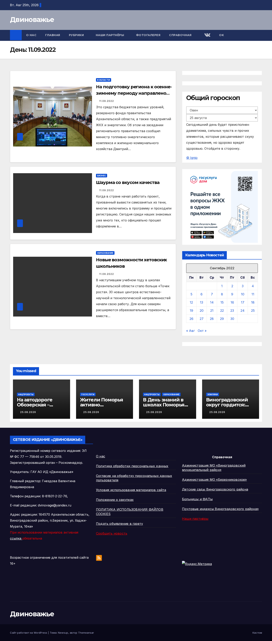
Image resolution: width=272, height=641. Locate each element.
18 (252, 302)
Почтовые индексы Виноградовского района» (220, 509)
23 (232, 311)
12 (191, 302)
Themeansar (86, 632)
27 (202, 319)
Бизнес (101, 175)
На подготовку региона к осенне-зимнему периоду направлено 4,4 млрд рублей (134, 93)
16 (232, 302)
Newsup (63, 632)
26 (191, 319)
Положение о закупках (115, 500)
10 (242, 294)
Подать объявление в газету (119, 524)
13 (201, 302)
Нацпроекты (25, 394)
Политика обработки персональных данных (132, 466)
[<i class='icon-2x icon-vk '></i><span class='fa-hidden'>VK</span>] (207, 35)
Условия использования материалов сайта (131, 490)
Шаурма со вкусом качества (127, 182)
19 (191, 311)
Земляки (212, 394)
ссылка (16, 538)
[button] (259, 35)
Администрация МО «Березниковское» (214, 480)
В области (103, 80)
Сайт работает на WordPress (29, 632)
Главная (52, 35)
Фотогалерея (148, 35)
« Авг (190, 331)
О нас (31, 35)
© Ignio (192, 158)
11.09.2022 (106, 100)
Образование (105, 253)
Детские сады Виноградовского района (215, 489)
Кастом (257, 632)
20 (202, 311)
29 (222, 319)
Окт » (202, 331)
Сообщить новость (111, 533)
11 (252, 294)
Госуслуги (87, 394)
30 (232, 319)
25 (253, 311)
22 (222, 311)
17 (242, 302)
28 (212, 319)
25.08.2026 (28, 412)
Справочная (180, 35)
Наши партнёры (110, 35)
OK (221, 35)
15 (222, 302)
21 (211, 311)
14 (212, 302)
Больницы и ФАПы (197, 499)
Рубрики (77, 35)
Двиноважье (32, 19)
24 (243, 311)
